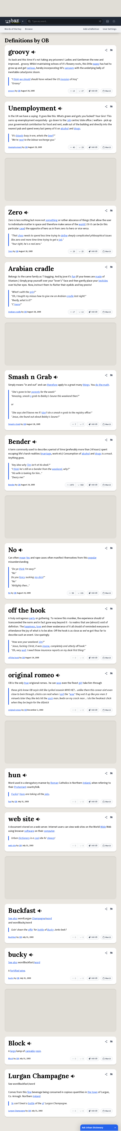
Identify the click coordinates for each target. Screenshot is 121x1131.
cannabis (30, 1051)
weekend (57, 469)
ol (43, 1103)
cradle (70, 296)
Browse (28, 29)
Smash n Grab (14, 424)
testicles (103, 281)
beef (50, 136)
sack (50, 698)
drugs (77, 128)
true (26, 683)
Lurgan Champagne (16, 1110)
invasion (64, 79)
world (82, 224)
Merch (108, 91)
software (29, 831)
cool (37, 838)
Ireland (86, 783)
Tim (29, 465)
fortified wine (17, 971)
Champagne (38, 918)
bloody (19, 136)
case (21, 228)
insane (45, 646)
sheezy (50, 838)
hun (9, 801)
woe (58, 683)
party (32, 618)
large (13, 1051)
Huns (22, 794)
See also (12, 918)
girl (80, 683)
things (86, 385)
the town (93, 1092)
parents (35, 392)
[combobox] (64, 21)
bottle (40, 930)
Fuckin (14, 794)
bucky (11, 978)
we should (24, 79)
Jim (40, 642)
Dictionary (24, 838)
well (24, 650)
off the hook (13, 657)
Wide (103, 827)
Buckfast (12, 937)
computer (49, 831)
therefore (52, 385)
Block (10, 1058)
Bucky (50, 930)
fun (73, 276)
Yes (28, 558)
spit (62, 694)
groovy (11, 90)
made (98, 276)
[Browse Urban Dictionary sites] (14, 21)
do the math (102, 385)
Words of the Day (13, 29)
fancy (22, 577)
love (38, 626)
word (49, 918)
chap (20, 235)
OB (19, 90)
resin (38, 1051)
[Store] (107, 21)
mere (17, 304)
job (69, 120)
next (21, 140)
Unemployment (15, 147)
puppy (96, 64)
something (52, 220)
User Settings (109, 29)
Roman (54, 783)
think (16, 79)
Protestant (20, 787)
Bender (11, 484)
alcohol (65, 128)
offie (30, 930)
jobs (47, 794)
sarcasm (69, 68)
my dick (39, 577)
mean (22, 558)
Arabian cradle (14, 311)
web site (12, 845)
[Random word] (100, 21)
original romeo (14, 710)
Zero (10, 251)
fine (29, 1092)
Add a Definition (91, 29)
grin (32, 292)
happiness (29, 626)
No (9, 593)
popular (92, 558)
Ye (12, 1103)
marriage (46, 454)
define (64, 235)
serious (31, 68)
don (44, 413)
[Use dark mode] (114, 21)
